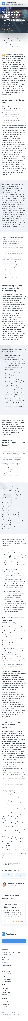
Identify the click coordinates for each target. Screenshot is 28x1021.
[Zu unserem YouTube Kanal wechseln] (9, 1018)
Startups (4, 1006)
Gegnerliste (5, 988)
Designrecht (5, 1004)
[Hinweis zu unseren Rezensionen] (12, 31)
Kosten (4, 990)
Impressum (16, 1014)
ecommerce (5, 9)
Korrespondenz (6, 1014)
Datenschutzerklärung (8, 1012)
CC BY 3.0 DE (7, 862)
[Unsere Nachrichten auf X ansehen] (6, 1018)
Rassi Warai (11, 934)
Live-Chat (4, 994)
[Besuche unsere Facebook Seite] (2, 1018)
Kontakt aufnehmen (14, 941)
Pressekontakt (6, 992)
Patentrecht (5, 1002)
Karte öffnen (5, 962)
